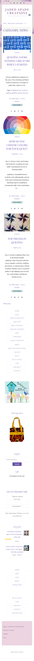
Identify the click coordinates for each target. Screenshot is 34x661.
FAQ (4, 638)
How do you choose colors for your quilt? (17, 145)
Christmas (17, 337)
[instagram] (17, 3)
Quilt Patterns (17, 325)
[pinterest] (20, 3)
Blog (17, 356)
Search (17, 464)
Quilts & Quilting (17, 318)
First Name (17, 499)
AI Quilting (14, 90)
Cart (17, 363)
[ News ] (17, 52)
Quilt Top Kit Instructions (13, 627)
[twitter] (14, 3)
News (17, 574)
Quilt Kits (17, 322)
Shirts (17, 345)
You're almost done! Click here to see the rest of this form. (17, 514)
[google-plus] (24, 3)
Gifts (17, 333)
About (17, 581)
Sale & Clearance (17, 340)
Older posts (7, 304)
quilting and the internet (20, 93)
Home (4, 23)
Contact (17, 371)
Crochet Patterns (17, 329)
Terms (5, 634)
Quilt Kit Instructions (17, 348)
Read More (17, 105)
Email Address (17, 506)
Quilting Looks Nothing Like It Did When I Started (17, 60)
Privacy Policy (9, 630)
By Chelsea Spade (14, 98)
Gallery (17, 352)
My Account (17, 360)
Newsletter (17, 585)
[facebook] (10, 3)
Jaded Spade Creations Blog (15, 23)
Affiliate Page (17, 613)
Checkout (17, 367)
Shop (17, 315)
